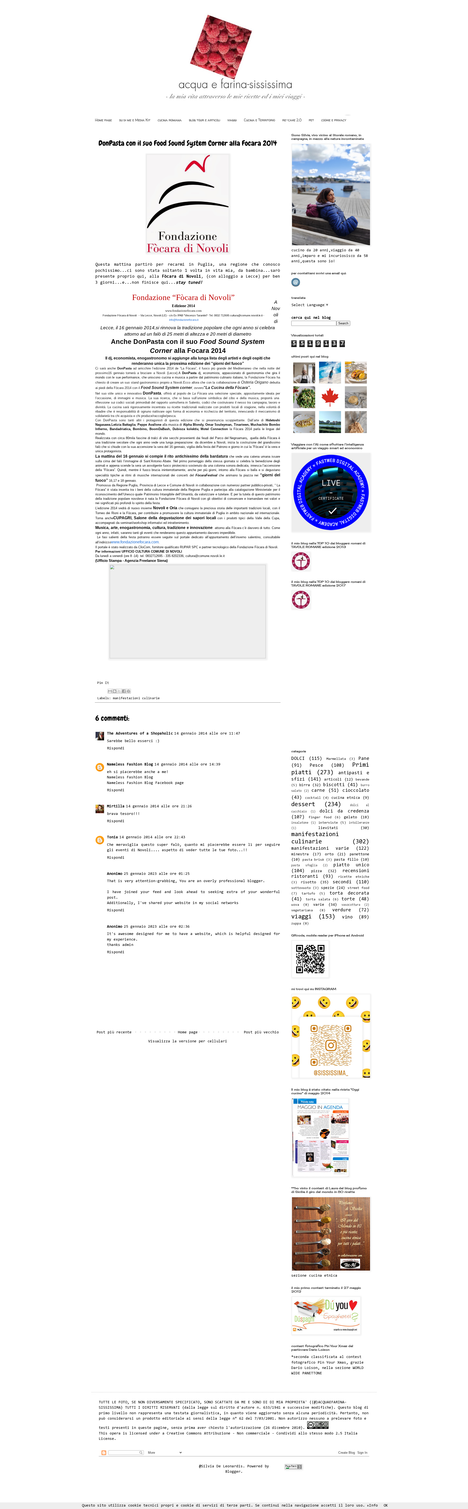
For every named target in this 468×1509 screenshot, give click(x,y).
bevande (362, 780)
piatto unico (351, 865)
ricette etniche (353, 877)
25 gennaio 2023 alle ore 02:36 (157, 927)
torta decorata (350, 893)
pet (311, 120)
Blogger (233, 1472)
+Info (372, 1506)
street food (358, 888)
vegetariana (302, 910)
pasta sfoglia (304, 865)
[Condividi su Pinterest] (128, 691)
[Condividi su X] (119, 691)
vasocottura (350, 904)
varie (318, 905)
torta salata (318, 899)
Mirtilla (116, 806)
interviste (328, 823)
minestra (300, 854)
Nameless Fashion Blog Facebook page (145, 783)
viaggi (232, 120)
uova (295, 905)
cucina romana (170, 120)
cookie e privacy (333, 120)
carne (318, 790)
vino (347, 917)
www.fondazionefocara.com (135, 542)
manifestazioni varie (320, 848)
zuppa (296, 923)
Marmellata (336, 759)
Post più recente (114, 1032)
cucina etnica (345, 798)
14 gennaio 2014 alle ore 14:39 (187, 764)
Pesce (316, 765)
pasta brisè (313, 860)
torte (348, 899)
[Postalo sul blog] (114, 691)
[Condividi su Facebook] (123, 691)
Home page (103, 120)
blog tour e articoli (204, 120)
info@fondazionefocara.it (183, 319)
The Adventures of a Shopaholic (140, 734)
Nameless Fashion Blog (130, 764)
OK (386, 1506)
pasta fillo (346, 860)
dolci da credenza (345, 811)
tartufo (308, 894)
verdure (341, 910)
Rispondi (116, 748)
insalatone (299, 822)
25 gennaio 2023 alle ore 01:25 (157, 874)
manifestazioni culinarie (136, 698)
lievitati (328, 828)
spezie (327, 888)
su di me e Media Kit (134, 120)
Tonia (112, 837)
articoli (333, 780)
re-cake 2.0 (292, 120)
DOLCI (298, 758)
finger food (320, 817)
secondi (342, 882)
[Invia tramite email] (109, 691)
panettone (359, 854)
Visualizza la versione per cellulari (187, 1041)
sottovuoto (301, 888)
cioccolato (355, 790)
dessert (303, 805)
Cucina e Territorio (259, 120)
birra (304, 785)
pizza (316, 871)
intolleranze (359, 822)
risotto (308, 882)
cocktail (313, 798)
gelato (350, 817)
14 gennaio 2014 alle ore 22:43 (152, 837)
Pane (364, 758)
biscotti (334, 785)
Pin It (103, 683)
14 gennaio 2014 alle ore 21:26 (159, 806)
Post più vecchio (261, 1032)
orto (329, 854)
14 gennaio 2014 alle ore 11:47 (207, 734)
